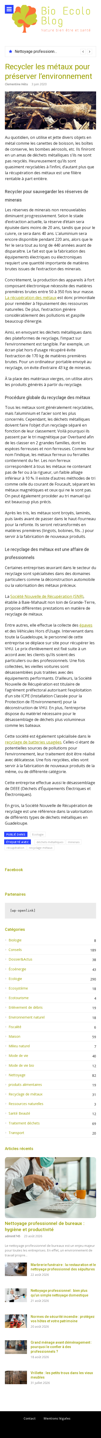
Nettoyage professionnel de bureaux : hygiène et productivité (44, 1226)
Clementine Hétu (16, 84)
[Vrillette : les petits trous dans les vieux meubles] (16, 1377)
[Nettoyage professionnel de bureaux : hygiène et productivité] (50, 1187)
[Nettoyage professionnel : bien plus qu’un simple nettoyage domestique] (16, 1295)
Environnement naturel (27, 1017)
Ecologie (38, 834)
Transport (16, 1133)
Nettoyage (17, 1075)
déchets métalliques (50, 842)
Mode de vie (18, 1055)
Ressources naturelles (26, 1104)
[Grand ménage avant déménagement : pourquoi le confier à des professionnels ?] (16, 1347)
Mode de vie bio (21, 1065)
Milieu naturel (19, 1046)
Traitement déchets (24, 1123)
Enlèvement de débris (26, 1007)
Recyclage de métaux (25, 1094)
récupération (15, 847)
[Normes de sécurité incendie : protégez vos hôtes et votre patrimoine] (16, 1321)
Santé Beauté (19, 1113)
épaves (85, 625)
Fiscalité (15, 1027)
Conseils (15, 950)
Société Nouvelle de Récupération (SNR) (46, 596)
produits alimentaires (25, 1084)
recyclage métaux (40, 847)
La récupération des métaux (30, 297)
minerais (73, 842)
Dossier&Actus (20, 959)
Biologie (15, 940)
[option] (53, 51)
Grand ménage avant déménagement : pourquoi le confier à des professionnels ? (61, 1346)
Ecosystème (18, 988)
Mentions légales (57, 1418)
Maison (14, 1036)
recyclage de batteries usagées (33, 742)
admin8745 (12, 1236)
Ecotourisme (19, 998)
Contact (30, 1418)
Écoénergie (17, 969)
